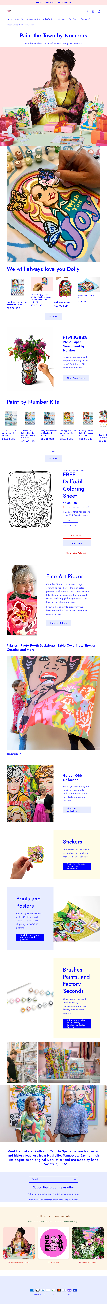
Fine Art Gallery (58, 623)
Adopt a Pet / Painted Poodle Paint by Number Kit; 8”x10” (28, 434)
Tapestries (12, 753)
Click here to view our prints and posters (29, 937)
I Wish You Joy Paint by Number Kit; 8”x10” (17, 303)
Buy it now (76, 543)
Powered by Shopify (66, 1295)
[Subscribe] (75, 1179)
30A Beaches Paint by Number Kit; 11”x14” (10, 433)
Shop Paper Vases (76, 378)
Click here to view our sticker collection (76, 866)
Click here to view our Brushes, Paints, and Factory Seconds (76, 1023)
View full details (80, 553)
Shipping (66, 507)
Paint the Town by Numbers (50, 1295)
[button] (87, 11)
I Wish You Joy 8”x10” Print (87, 296)
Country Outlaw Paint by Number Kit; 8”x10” (86, 433)
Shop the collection (72, 809)
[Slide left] (48, 451)
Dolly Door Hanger (62, 302)
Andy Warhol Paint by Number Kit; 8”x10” (49, 433)
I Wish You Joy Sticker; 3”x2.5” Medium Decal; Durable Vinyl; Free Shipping (41, 298)
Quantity (66, 520)
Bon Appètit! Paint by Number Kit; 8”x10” (68, 433)
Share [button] (68, 553)
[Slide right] (59, 451)
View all (53, 316)
